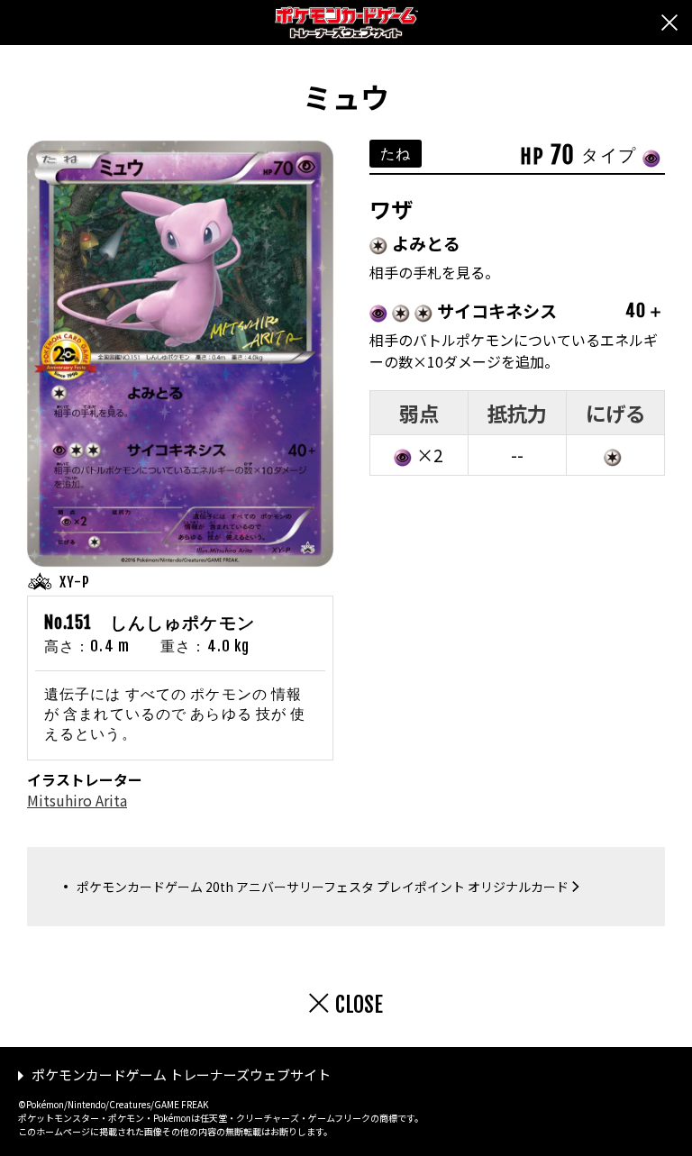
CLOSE (359, 1004)
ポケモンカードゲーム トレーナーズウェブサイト (181, 1074)
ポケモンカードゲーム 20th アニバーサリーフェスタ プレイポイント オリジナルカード (323, 887)
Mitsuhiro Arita (77, 800)
